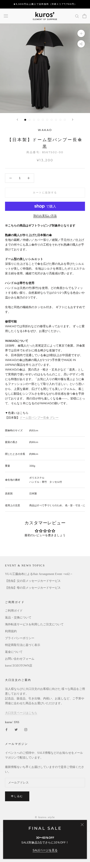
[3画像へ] (34, 120)
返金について (14, 651)
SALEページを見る (45, 850)
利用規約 (11, 631)
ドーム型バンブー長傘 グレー (39, 418)
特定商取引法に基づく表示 (22, 645)
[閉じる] (82, 824)
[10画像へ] (65, 120)
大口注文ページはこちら (21, 712)
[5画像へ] (43, 120)
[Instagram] (25, 729)
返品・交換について (18, 617)
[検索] (77, 16)
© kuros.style (45, 817)
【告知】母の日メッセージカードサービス (33, 587)
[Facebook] (6, 729)
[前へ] (17, 120)
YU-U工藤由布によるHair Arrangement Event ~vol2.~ (38, 574)
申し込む (17, 796)
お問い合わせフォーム (19, 658)
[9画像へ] (60, 120)
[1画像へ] (25, 120)
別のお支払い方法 (45, 216)
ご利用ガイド (14, 610)
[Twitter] (16, 729)
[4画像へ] (38, 120)
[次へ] (72, 120)
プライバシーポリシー (19, 638)
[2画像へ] (30, 120)
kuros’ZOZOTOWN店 (18, 665)
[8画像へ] (56, 120)
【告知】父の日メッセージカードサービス (33, 580)
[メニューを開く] (6, 15)
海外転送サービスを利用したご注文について (34, 624)
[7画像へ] (52, 120)
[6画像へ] (47, 120)
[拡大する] (81, 33)
